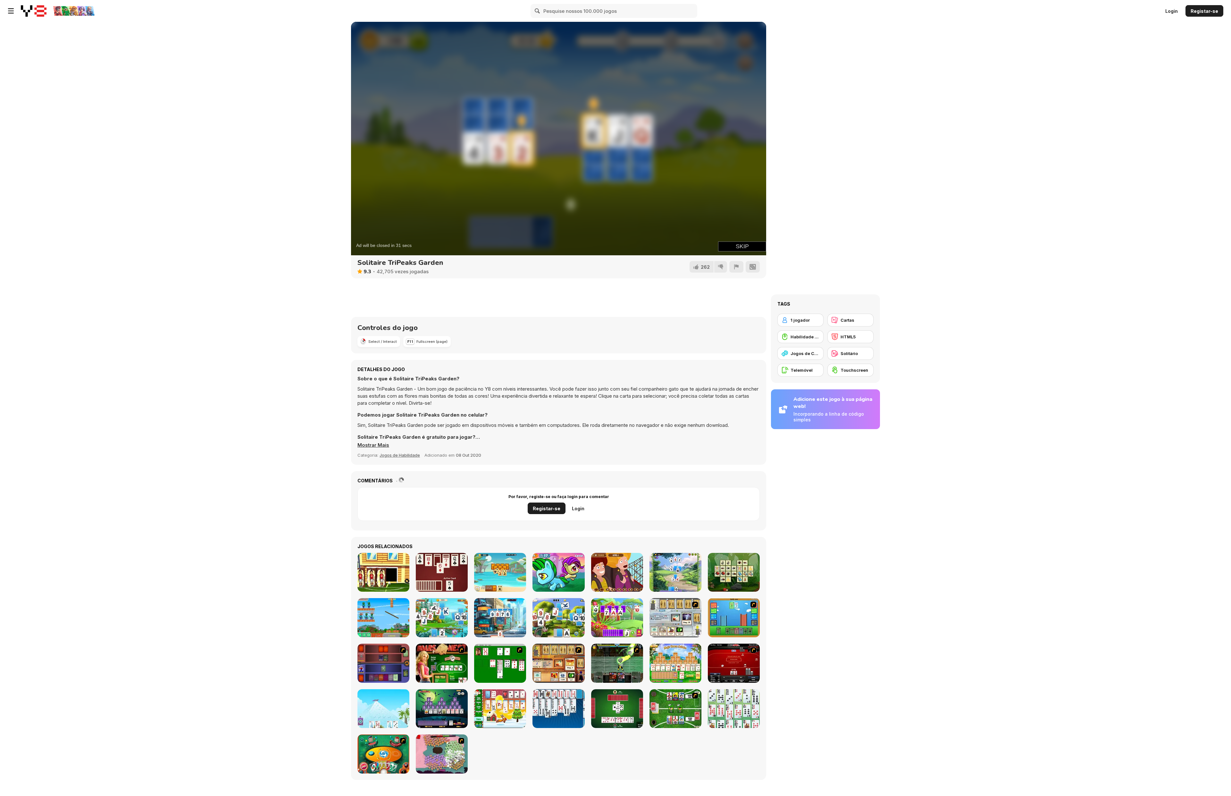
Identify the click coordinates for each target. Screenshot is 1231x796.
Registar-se (1204, 11)
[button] (373, 445)
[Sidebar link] (10, 10)
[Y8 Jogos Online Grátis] (34, 11)
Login (1171, 11)
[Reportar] (736, 267)
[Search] (538, 11)
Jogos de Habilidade (400, 455)
